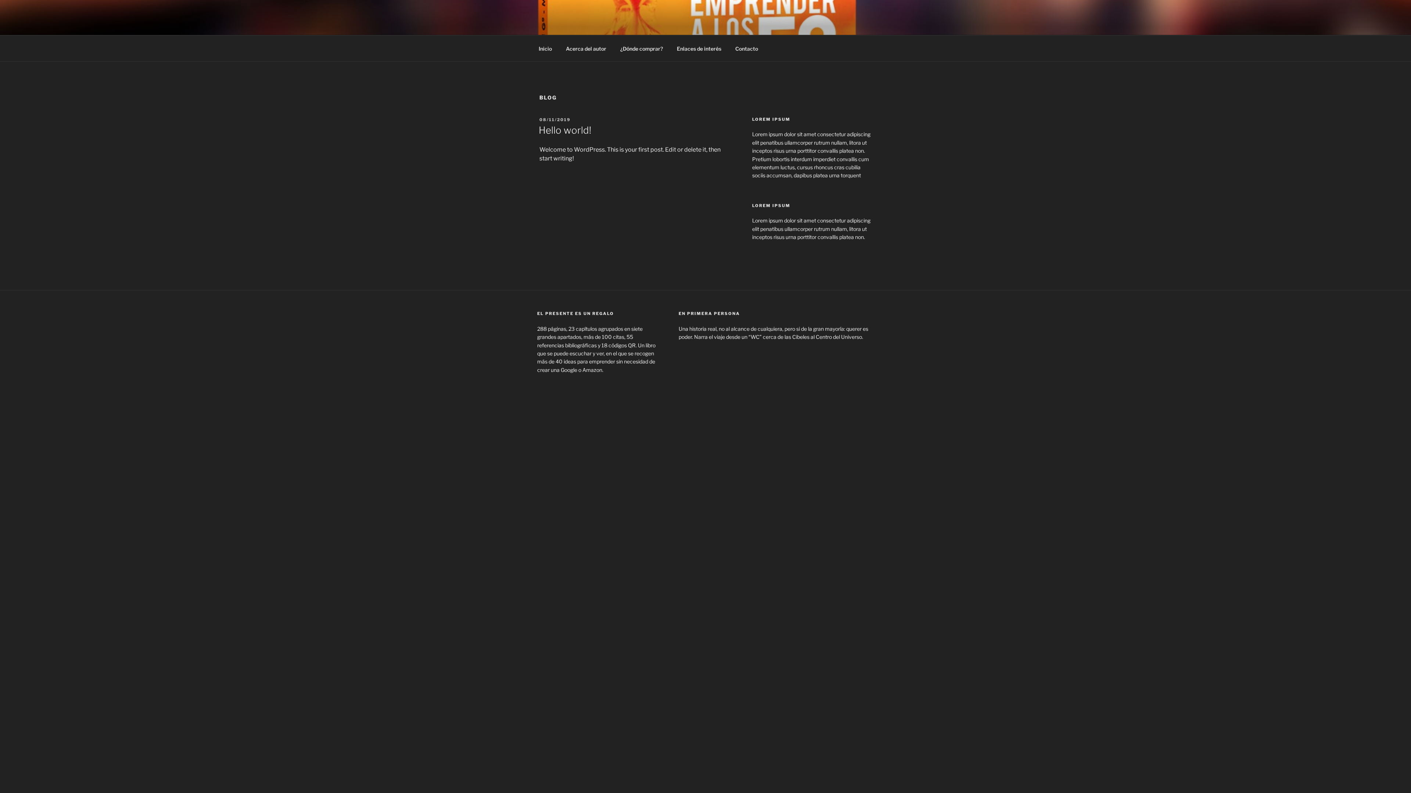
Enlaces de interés (699, 49)
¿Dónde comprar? (641, 49)
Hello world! (565, 130)
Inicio (545, 49)
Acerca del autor (586, 49)
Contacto (746, 49)
